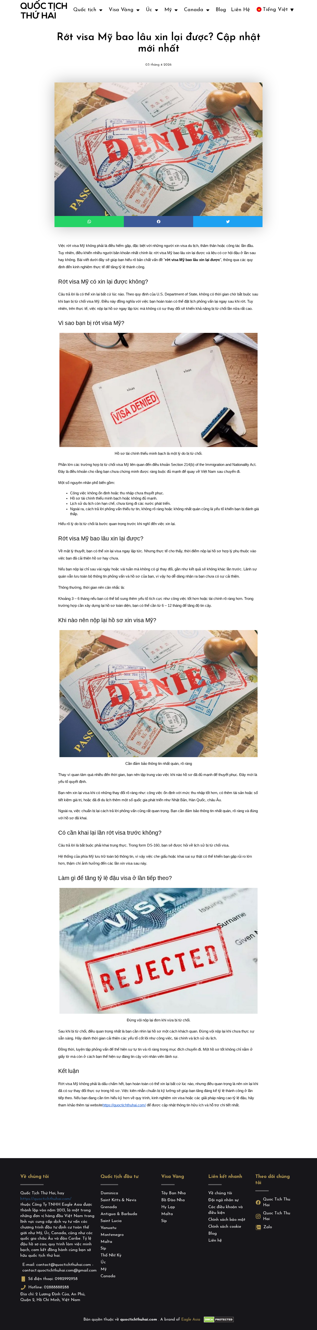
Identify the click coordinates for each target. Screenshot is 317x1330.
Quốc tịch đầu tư (119, 1176)
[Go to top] (11, 1314)
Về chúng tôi (34, 1176)
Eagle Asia (190, 1320)
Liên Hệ (240, 9)
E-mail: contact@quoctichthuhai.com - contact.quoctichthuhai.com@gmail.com (58, 1268)
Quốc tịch (84, 9)
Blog (221, 9)
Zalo (267, 1227)
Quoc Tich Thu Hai (276, 1202)
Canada (193, 9)
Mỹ (168, 9)
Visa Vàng (121, 9)
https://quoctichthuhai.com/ (45, 1199)
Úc (149, 9)
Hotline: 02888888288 (48, 1287)
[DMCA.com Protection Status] (219, 1320)
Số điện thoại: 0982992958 (53, 1279)
